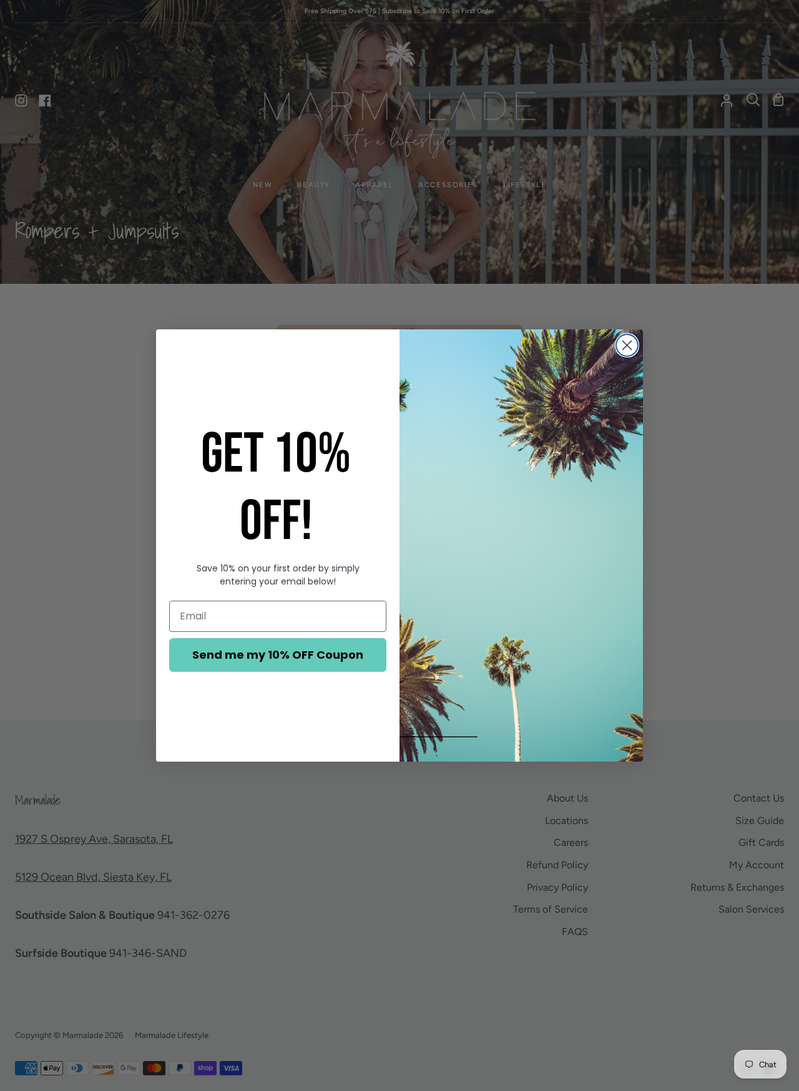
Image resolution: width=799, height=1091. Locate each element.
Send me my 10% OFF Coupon (277, 654)
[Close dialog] (627, 345)
